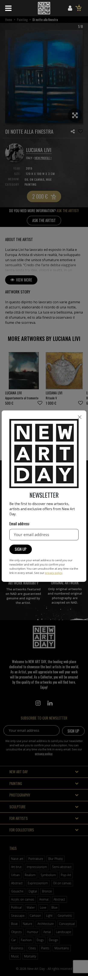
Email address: (19, 524)
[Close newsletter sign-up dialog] (79, 417)
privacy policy (53, 573)
